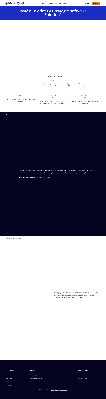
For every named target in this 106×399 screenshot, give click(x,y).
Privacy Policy (55, 390)
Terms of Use (63, 390)
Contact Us (81, 382)
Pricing (56, 3)
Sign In (87, 3)
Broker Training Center (36, 378)
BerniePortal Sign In (83, 378)
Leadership (9, 382)
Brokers (65, 3)
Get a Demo (96, 3)
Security (8, 385)
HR (60, 3)
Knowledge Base (34, 375)
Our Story (43, 3)
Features (50, 3)
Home (8, 375)
